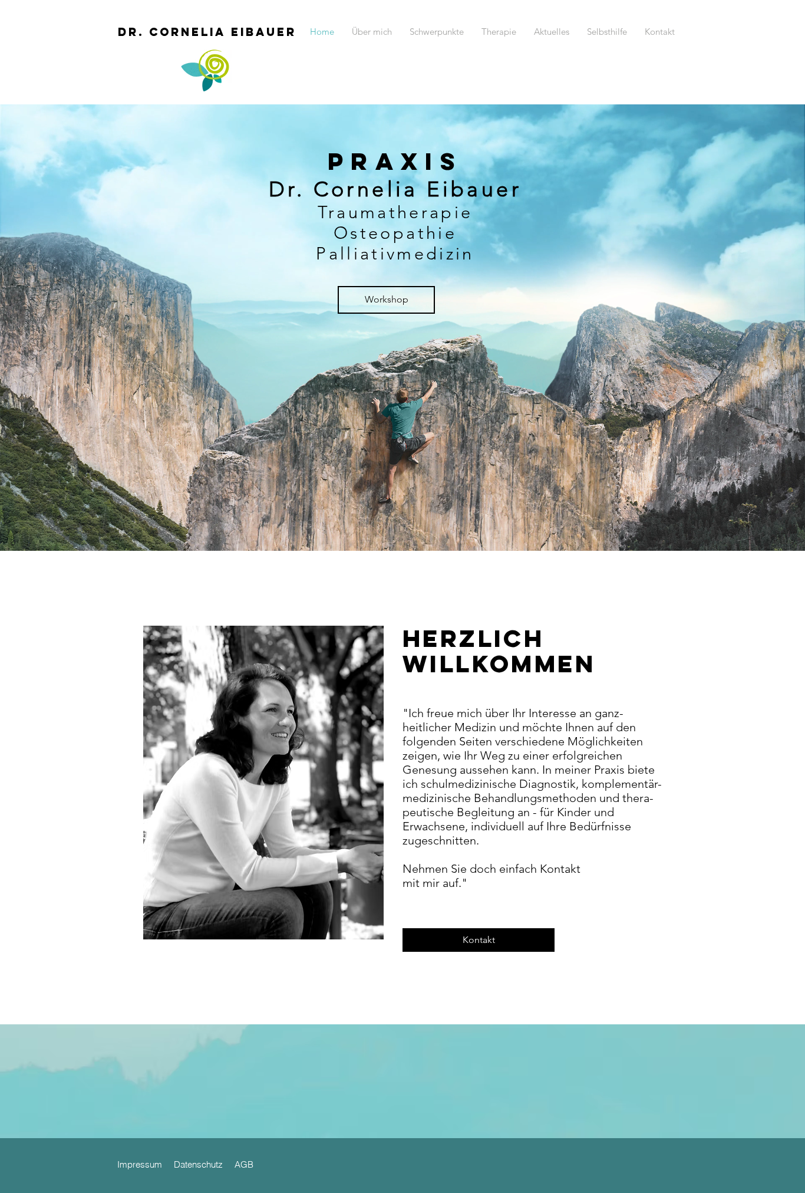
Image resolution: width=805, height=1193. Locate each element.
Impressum (139, 1164)
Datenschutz (199, 1164)
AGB (242, 1164)
